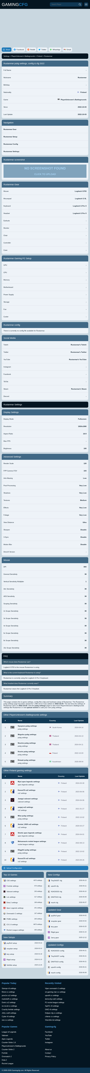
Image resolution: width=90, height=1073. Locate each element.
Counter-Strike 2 (8, 1049)
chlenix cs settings (52, 1016)
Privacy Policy (50, 1056)
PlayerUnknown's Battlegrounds (23, 56)
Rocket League (7, 1063)
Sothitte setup (12, 965)
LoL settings (11, 897)
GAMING (15, 4)
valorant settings (24, 802)
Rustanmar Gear (10, 129)
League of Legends (9, 1032)
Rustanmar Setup (10, 137)
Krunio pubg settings (26, 751)
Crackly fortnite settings (11, 1009)
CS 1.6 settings (12, 924)
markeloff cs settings (10, 999)
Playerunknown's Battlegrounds (14, 1046)
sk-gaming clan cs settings (55, 992)
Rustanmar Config (11, 144)
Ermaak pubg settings (26, 760)
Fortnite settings (13, 886)
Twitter (47, 1039)
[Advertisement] (45, 26)
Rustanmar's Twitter (78, 352)
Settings (6, 56)
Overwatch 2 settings (14, 913)
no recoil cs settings (9, 1006)
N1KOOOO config (57, 951)
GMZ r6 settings (51, 1009)
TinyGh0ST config (57, 956)
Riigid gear (55, 932)
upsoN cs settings (52, 995)
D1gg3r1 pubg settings (27, 850)
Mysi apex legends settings (29, 782)
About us (48, 1049)
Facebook (49, 1032)
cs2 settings (22, 793)
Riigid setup (11, 960)
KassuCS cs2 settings (26, 790)
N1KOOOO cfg (56, 891)
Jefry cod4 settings (9, 1013)
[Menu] (86, 4)
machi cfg (54, 902)
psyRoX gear (56, 916)
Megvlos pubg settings (27, 734)
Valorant (5, 1035)
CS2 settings (11, 880)
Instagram (49, 1042)
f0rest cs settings (8, 992)
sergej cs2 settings (25, 807)
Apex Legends (7, 1039)
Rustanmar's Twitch (78, 345)
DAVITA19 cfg (56, 897)
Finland (39, 56)
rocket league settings (26, 844)
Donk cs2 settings (9, 1002)
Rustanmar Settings (11, 151)
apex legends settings (26, 785)
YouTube (48, 1035)
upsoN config (56, 967)
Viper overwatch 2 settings (55, 988)
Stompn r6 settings (9, 988)
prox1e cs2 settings (9, 995)
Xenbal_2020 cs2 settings (28, 824)
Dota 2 (4, 1060)
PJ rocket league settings (54, 1002)
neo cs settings (7, 1020)
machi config (55, 973)
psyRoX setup (12, 943)
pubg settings (23, 729)
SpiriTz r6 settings (52, 1006)
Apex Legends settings (15, 908)
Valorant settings (13, 891)
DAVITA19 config (57, 962)
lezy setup (10, 954)
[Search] (80, 4)
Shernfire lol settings (52, 1020)
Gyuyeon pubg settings (27, 726)
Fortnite (5, 1053)
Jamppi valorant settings (28, 799)
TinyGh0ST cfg (56, 880)
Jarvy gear (55, 938)
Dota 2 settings (12, 902)
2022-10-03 (82, 107)
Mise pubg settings (25, 816)
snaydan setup (12, 949)
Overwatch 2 (7, 1056)
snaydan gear (56, 921)
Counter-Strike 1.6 (9, 1042)
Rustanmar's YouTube (77, 359)
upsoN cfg (54, 886)
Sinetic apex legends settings (30, 833)
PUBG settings (12, 919)
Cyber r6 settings (8, 1016)
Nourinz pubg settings (27, 743)
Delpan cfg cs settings (53, 1013)
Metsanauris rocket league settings (32, 841)
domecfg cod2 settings (53, 999)
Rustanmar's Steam (78, 389)
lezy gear (54, 927)
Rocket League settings (15, 930)
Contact (48, 1053)
